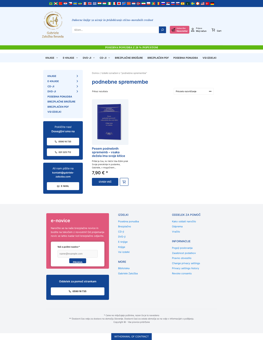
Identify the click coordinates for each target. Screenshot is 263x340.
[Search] (162, 29)
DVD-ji (87, 57)
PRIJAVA (77, 262)
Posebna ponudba (185, 57)
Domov (96, 73)
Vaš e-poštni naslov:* (69, 247)
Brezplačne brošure (129, 57)
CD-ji (103, 57)
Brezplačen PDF (158, 57)
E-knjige (68, 57)
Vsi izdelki (209, 57)
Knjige (50, 57)
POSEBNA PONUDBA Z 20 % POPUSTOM (131, 47)
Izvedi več (105, 181)
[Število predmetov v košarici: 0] (213, 29)
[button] (124, 182)
